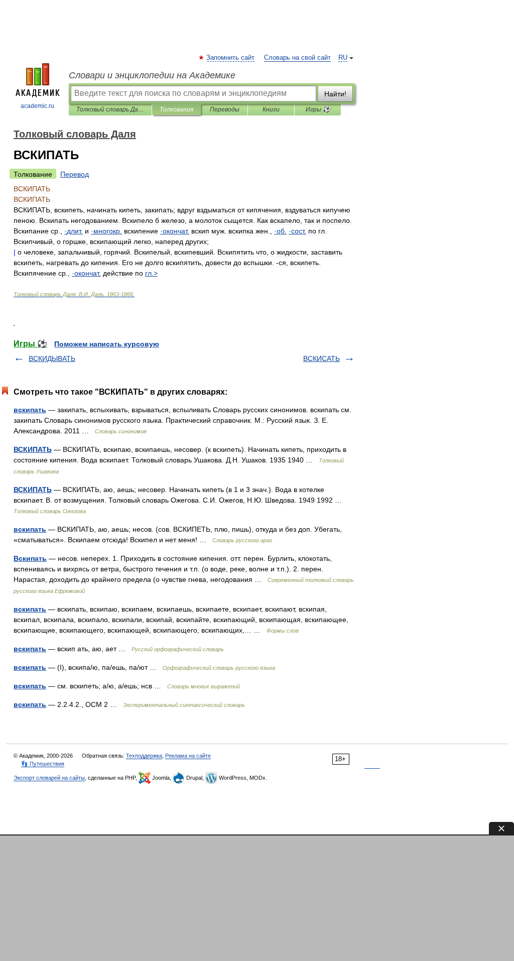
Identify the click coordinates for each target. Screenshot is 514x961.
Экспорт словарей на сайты (49, 778)
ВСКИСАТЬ (321, 358)
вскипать (30, 410)
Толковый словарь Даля (110, 109)
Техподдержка (144, 756)
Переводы (224, 109)
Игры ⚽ (318, 109)
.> (151, 273)
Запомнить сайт (230, 57)
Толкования (176, 109)
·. (73, 231)
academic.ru (37, 105)
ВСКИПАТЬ (33, 449)
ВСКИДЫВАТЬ (52, 358)
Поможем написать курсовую (106, 344)
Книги (271, 109)
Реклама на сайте (188, 756)
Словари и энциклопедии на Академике (152, 75)
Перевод (74, 174)
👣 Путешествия (42, 764)
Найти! (335, 94)
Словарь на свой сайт (297, 57)
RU (342, 57)
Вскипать (30, 558)
